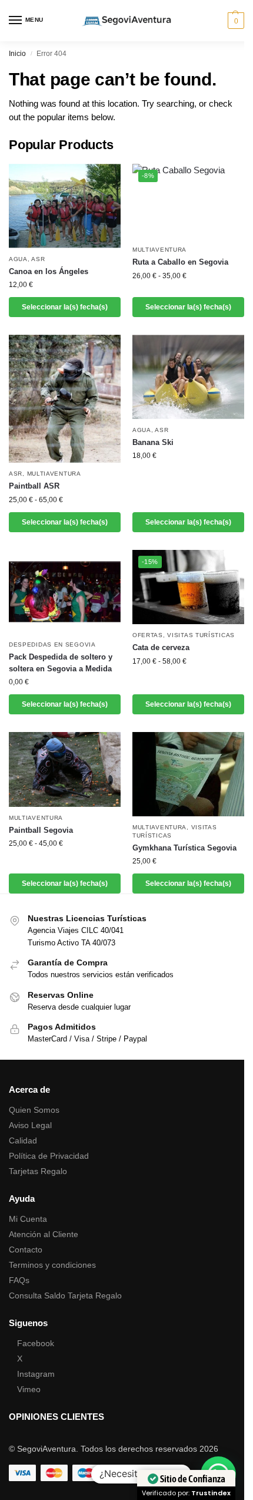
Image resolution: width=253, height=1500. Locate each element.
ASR (38, 259)
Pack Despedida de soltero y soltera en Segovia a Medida (60, 662)
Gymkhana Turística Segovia (184, 847)
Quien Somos (34, 1110)
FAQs (19, 1280)
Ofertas (147, 635)
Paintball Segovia (41, 830)
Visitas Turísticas (201, 635)
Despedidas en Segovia (52, 644)
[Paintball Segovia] (65, 769)
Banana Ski (153, 442)
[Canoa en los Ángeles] (65, 206)
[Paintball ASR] (65, 399)
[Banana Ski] (188, 377)
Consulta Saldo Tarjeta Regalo (65, 1295)
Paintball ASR (34, 486)
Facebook (35, 1343)
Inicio (17, 54)
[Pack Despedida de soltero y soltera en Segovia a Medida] (65, 592)
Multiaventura (159, 249)
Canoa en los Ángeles (48, 271)
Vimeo (29, 1389)
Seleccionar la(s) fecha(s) (65, 307)
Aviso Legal (30, 1125)
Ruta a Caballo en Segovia (180, 262)
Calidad (23, 1140)
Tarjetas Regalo (38, 1171)
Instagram (36, 1374)
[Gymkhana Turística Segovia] (188, 774)
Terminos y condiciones (52, 1265)
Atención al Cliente (43, 1234)
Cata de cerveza (160, 647)
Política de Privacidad (49, 1156)
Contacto (25, 1249)
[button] (234, 20)
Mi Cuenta (28, 1219)
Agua (18, 259)
